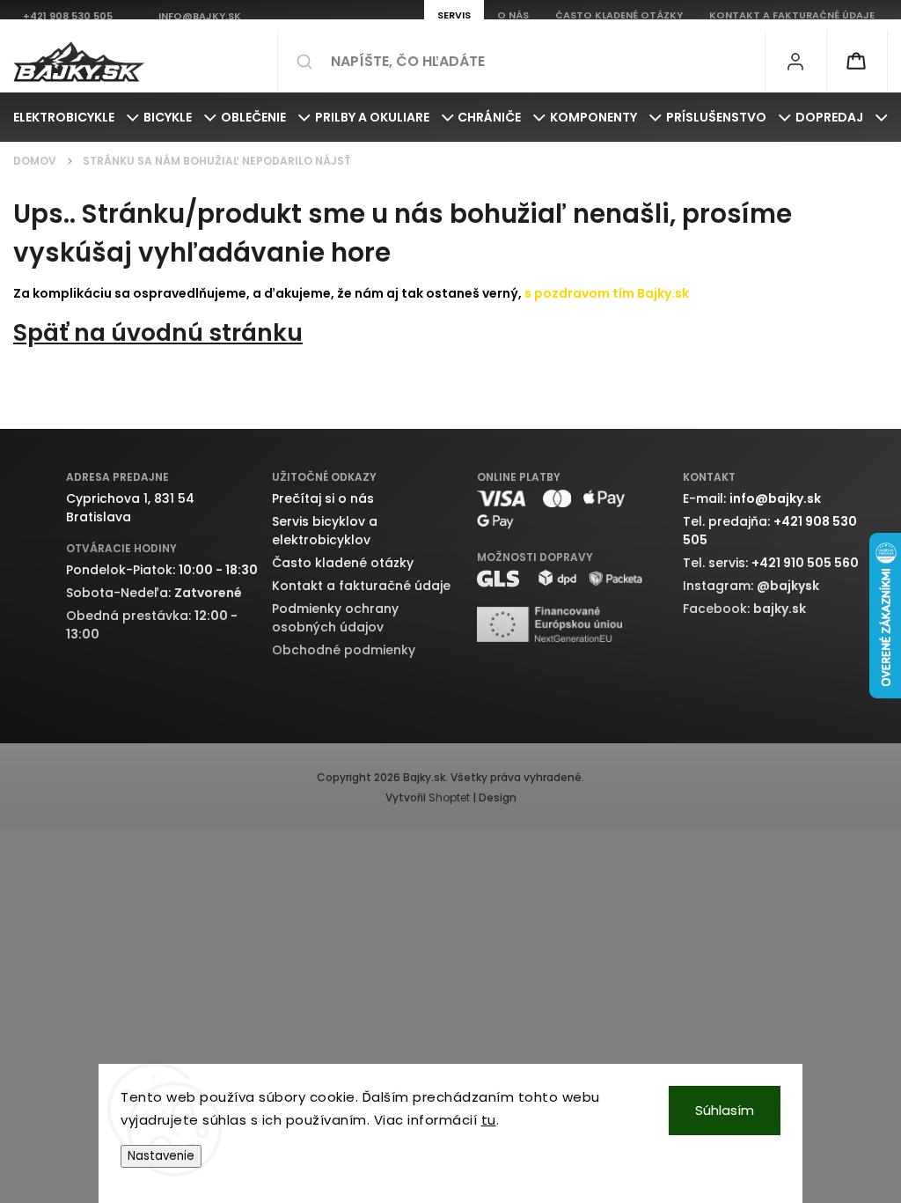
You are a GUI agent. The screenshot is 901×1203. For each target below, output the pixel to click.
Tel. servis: (771, 563)
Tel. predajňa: (770, 531)
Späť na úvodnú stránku (158, 332)
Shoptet (449, 797)
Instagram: (751, 585)
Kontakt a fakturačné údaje (361, 585)
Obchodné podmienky (343, 650)
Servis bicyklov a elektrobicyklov (324, 531)
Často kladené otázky (343, 563)
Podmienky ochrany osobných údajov (335, 618)
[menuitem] (76, 117)
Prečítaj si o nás (323, 498)
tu (488, 1120)
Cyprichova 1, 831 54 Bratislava (130, 508)
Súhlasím (724, 1110)
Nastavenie (161, 1156)
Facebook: (744, 608)
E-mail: (752, 498)
